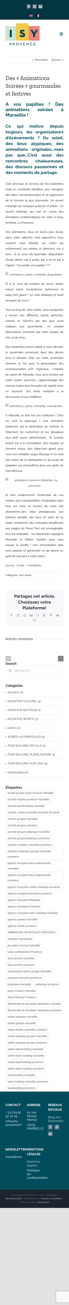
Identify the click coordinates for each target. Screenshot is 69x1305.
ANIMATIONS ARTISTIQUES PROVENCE (32, 932)
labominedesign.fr (14, 1198)
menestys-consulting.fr (51, 1198)
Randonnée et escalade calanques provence (34, 1010)
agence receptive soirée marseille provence (34, 887)
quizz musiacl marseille (22, 990)
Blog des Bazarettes (55, 1119)
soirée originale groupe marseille (27, 1036)
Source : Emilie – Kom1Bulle (23, 565)
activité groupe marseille (22, 818)
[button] (8, 658)
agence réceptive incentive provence (30, 893)
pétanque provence (47, 984)
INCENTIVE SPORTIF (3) (23, 719)
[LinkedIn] (50, 1133)
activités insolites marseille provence (30, 844)
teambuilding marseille (21, 1075)
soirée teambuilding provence (25, 1062)
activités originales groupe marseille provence (29, 854)
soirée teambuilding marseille (25, 1049)
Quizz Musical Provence (22, 997)
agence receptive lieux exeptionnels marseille (29, 866)
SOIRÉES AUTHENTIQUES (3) (26, 736)
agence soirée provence (22, 925)
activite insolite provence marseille (28, 799)
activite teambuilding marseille (26, 805)
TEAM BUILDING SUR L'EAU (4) (27, 763)
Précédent (41, 60)
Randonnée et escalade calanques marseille (34, 1003)
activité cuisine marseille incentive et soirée (33, 812)
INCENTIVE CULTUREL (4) (24, 701)
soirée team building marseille (26, 1055)
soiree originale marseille (23, 1016)
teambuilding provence (22, 1088)
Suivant (56, 60)
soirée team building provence (26, 1068)
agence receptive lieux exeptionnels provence (29, 878)
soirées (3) (14, 728)
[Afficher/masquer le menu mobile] (61, 34)
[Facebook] (50, 1127)
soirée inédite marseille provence (27, 1029)
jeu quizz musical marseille (24, 945)
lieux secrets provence (21, 964)
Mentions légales (33, 1163)
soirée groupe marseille (22, 1023)
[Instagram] (57, 1127)
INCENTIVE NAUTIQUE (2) (24, 710)
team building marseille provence (28, 1081)
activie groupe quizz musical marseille (31, 792)
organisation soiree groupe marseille (29, 971)
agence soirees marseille (23, 919)
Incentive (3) (15, 692)
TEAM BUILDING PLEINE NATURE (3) (31, 754)
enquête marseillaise (20, 938)
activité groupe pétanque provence (29, 838)
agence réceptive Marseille (24, 900)
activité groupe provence (23, 825)
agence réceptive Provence (24, 906)
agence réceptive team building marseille (33, 912)
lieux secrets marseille (21, 958)
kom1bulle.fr (43, 1202)
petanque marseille (19, 984)
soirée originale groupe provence (27, 1042)
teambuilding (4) (18, 772)
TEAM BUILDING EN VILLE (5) (27, 745)
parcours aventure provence (24, 977)
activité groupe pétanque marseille (29, 831)
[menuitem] (31, 15)
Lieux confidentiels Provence (25, 951)
